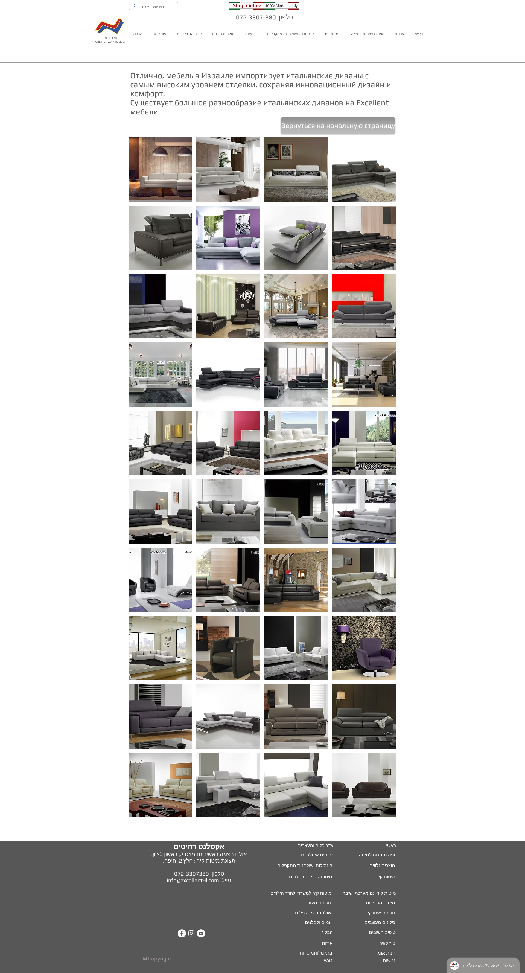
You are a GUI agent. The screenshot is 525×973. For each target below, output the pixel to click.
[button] (160, 169)
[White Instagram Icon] (191, 933)
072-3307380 (191, 873)
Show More (262, 822)
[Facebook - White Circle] (182, 933)
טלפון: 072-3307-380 (264, 17)
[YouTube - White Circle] (201, 933)
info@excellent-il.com (193, 880)
